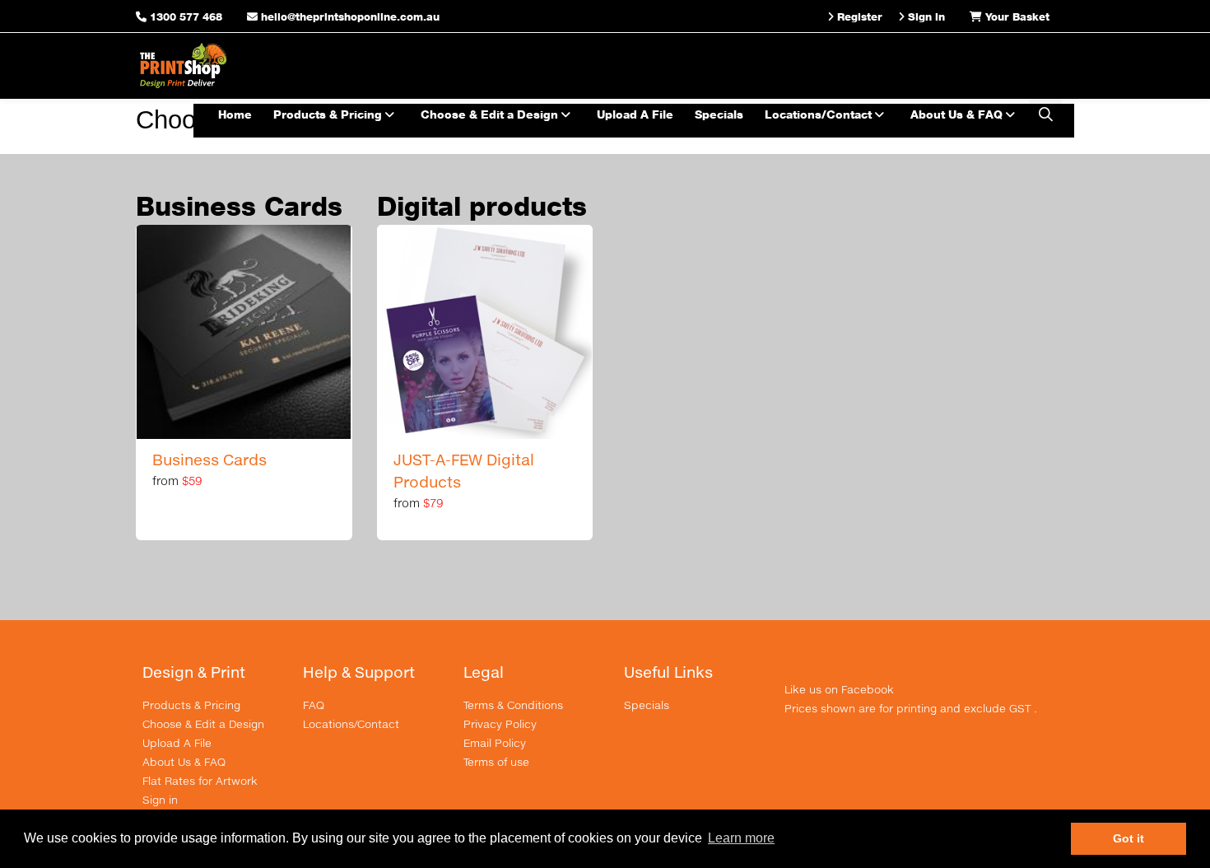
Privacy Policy (500, 723)
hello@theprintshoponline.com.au (349, 16)
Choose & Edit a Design (491, 114)
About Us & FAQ (958, 114)
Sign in (160, 799)
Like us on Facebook (839, 689)
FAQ (313, 705)
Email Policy (494, 742)
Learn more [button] (741, 838)
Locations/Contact (820, 114)
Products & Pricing (329, 114)
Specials (719, 114)
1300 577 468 (186, 16)
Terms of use (496, 761)
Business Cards (209, 459)
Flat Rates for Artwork (200, 780)
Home (235, 114)
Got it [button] (1128, 838)
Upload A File (635, 114)
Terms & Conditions (513, 705)
